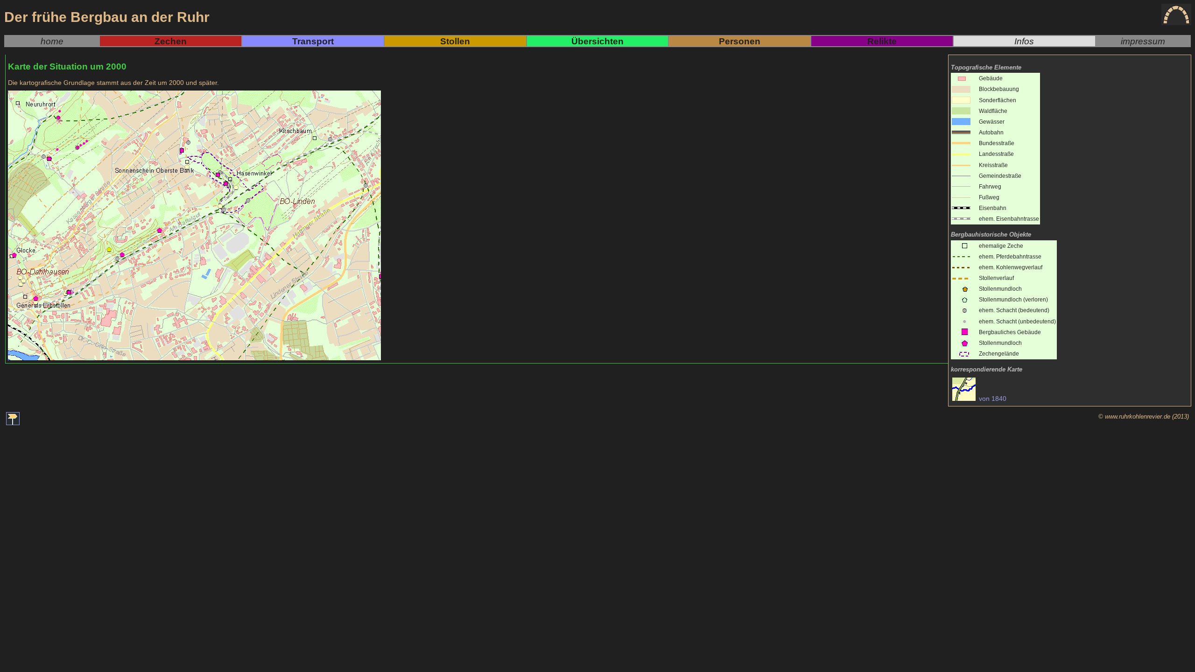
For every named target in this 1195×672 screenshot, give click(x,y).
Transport (313, 41)
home (52, 41)
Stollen (455, 41)
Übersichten (597, 41)
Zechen (171, 41)
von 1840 (991, 398)
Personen (739, 41)
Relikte (882, 41)
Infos (1024, 41)
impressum (1143, 41)
